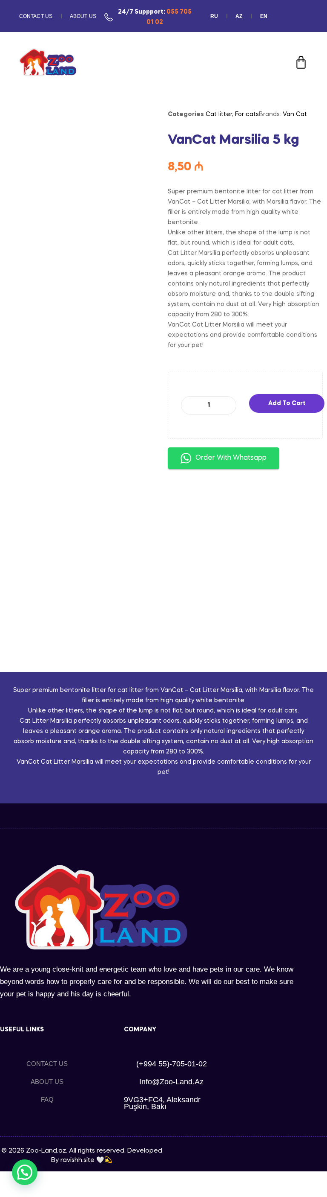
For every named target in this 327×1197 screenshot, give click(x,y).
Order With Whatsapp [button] (231, 458)
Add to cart (287, 403)
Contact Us (35, 16)
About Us (83, 16)
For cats (247, 114)
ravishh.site (77, 1160)
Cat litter (219, 114)
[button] (24, 1172)
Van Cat (295, 114)
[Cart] (301, 62)
